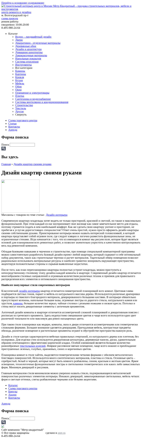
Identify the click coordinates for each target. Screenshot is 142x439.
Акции (12, 394)
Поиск (5, 144)
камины (18, 303)
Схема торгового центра (22, 120)
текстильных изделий (33, 345)
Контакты (14, 126)
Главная (6, 164)
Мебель (19, 83)
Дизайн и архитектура (28, 49)
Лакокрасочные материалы (31, 55)
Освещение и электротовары (32, 92)
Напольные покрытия (28, 58)
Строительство (24, 105)
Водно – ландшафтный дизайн (33, 36)
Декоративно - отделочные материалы (37, 42)
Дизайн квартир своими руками (32, 164)
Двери (19, 39)
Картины (20, 74)
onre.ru (61, 432)
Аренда (12, 129)
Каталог (13, 385)
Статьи (12, 123)
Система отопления (26, 61)
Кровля (19, 77)
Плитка (19, 95)
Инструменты (23, 64)
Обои (18, 86)
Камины (20, 71)
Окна (18, 89)
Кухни (19, 80)
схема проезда (9, 18)
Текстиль (20, 108)
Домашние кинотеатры (29, 52)
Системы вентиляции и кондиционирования (41, 102)
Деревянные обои (25, 46)
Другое (19, 111)
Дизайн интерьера (56, 214)
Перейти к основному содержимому (22, 2)
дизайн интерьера (29, 290)
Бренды (12, 391)
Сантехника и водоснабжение (33, 99)
